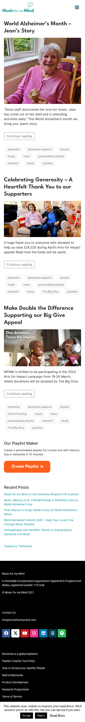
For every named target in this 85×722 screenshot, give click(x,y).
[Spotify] (62, 633)
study (30, 163)
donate (64, 149)
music (11, 156)
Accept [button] (27, 715)
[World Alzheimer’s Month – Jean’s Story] (42, 70)
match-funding (17, 413)
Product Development (15, 682)
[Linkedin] (43, 633)
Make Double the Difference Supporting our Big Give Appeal (39, 315)
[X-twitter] (15, 633)
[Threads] (52, 633)
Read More (57, 715)
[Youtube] (25, 633)
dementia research (40, 149)
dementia (14, 149)
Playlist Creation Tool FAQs (18, 661)
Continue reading (19, 136)
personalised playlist (51, 156)
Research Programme (15, 689)
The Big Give (50, 291)
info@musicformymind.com (19, 619)
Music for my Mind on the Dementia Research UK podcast (41, 494)
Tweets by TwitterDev (18, 546)
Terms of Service (12, 696)
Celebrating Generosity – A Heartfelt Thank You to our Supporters (38, 187)
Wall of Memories (12, 675)
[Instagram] (34, 633)
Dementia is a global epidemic (20, 653)
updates (47, 163)
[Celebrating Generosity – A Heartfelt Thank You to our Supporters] (42, 219)
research (13, 163)
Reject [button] (41, 715)
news (26, 156)
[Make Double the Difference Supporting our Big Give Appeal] (42, 347)
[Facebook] (6, 633)
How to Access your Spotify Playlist (23, 668)
